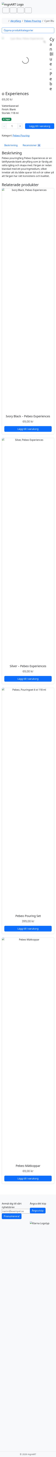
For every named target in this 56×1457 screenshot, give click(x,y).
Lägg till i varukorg (39, 126)
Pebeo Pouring (32, 21)
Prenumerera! (12, 1216)
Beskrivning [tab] (11, 145)
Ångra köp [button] (38, 1210)
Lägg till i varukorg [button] (28, 429)
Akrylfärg (15, 21)
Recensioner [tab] (31, 145)
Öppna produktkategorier (18, 30)
